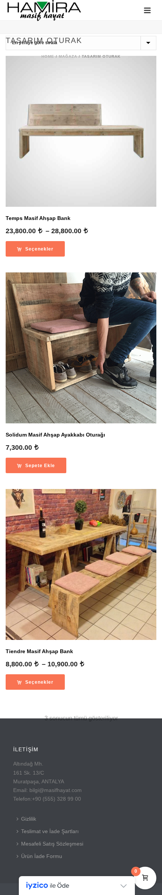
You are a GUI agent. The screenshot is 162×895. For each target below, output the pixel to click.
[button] (36, 465)
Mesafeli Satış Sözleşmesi (52, 844)
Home (47, 56)
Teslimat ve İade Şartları (50, 831)
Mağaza (68, 56)
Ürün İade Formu (41, 856)
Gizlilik (28, 819)
